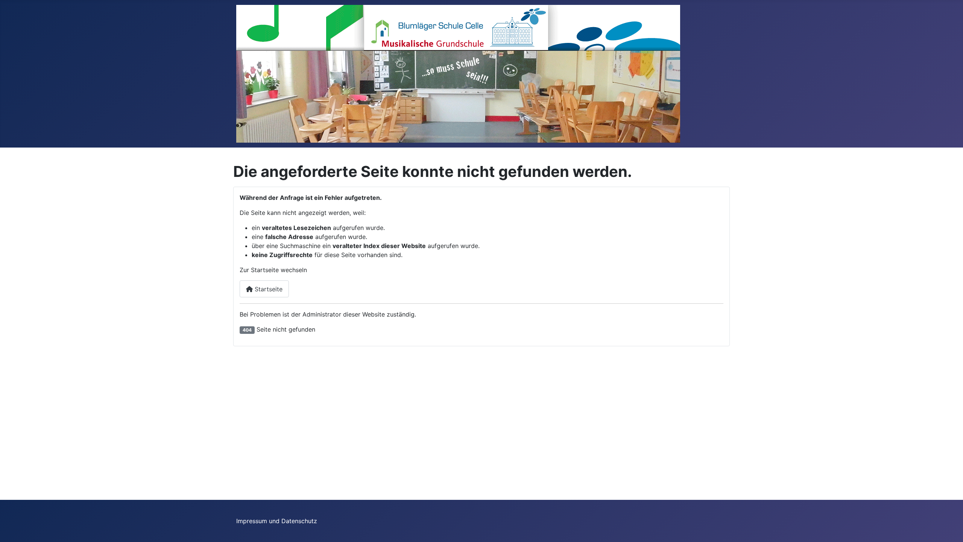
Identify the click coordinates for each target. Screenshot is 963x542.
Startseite (268, 289)
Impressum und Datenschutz (276, 521)
